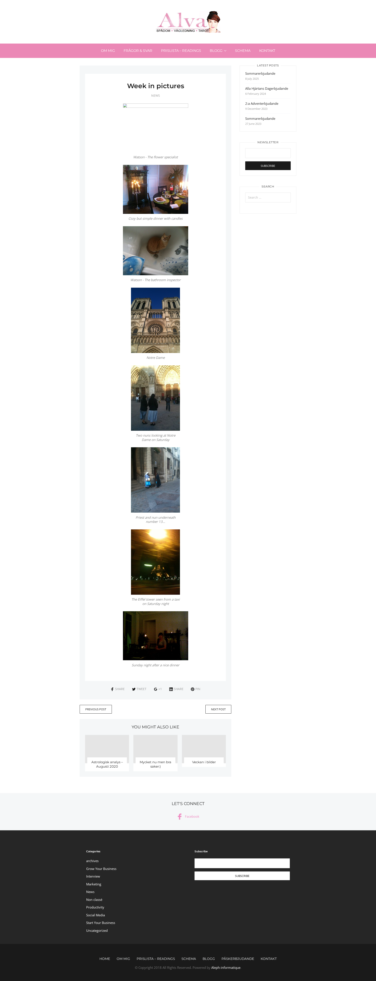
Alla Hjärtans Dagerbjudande (266, 88)
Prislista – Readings (181, 51)
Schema (242, 51)
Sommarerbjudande (260, 73)
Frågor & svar (138, 51)
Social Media (95, 915)
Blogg (216, 51)
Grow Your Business (101, 868)
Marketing (93, 884)
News (155, 95)
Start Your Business (100, 922)
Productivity (95, 907)
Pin (197, 689)
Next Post (218, 709)
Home (104, 959)
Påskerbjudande (238, 959)
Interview (93, 876)
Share (120, 689)
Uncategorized (97, 930)
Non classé (94, 899)
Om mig (108, 51)
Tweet (141, 689)
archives (92, 861)
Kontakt (267, 51)
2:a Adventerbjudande (261, 103)
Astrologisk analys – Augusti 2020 (107, 764)
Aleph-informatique (225, 967)
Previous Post (95, 709)
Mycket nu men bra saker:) (155, 764)
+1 (160, 689)
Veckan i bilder (204, 762)
